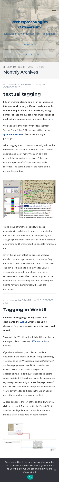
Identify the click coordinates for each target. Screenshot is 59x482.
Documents (29, 45)
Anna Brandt (23, 300)
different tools (38, 341)
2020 (30, 66)
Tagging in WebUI (25, 309)
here (50, 119)
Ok (30, 477)
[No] (55, 470)
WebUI (23, 321)
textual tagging (22, 94)
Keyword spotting (29, 54)
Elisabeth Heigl (24, 84)
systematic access (12, 134)
